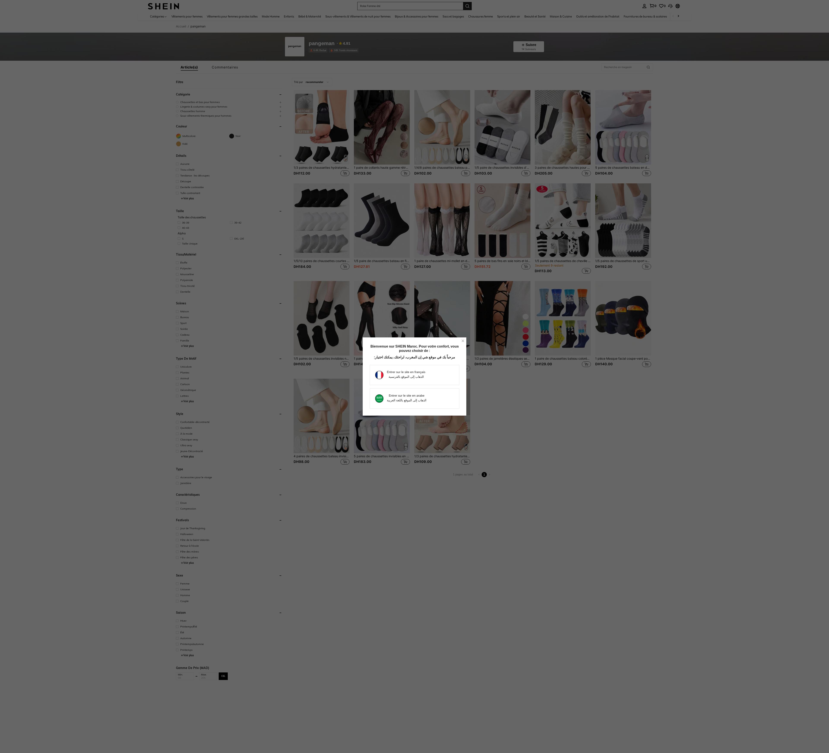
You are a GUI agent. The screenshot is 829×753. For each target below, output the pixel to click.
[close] (462, 340)
